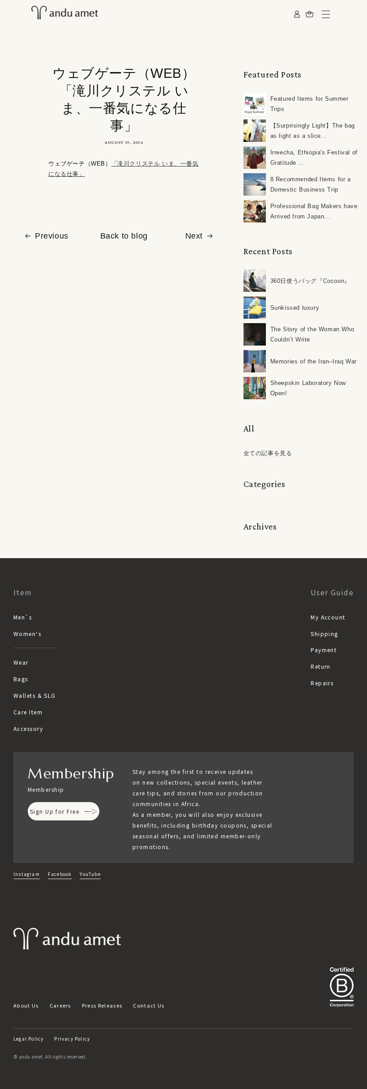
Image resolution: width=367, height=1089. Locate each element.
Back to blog (124, 235)
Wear (21, 662)
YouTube (90, 874)
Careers (60, 1005)
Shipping (324, 633)
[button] (326, 14)
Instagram (26, 874)
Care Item (28, 712)
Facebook (60, 874)
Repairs (322, 683)
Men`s (22, 617)
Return (321, 666)
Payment (324, 649)
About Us (26, 1005)
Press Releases (102, 1005)
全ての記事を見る (267, 453)
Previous (51, 235)
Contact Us (148, 1005)
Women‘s (27, 633)
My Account (328, 617)
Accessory (28, 728)
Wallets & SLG (34, 695)
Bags (20, 679)
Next (194, 235)
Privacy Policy (72, 1038)
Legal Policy (28, 1038)
